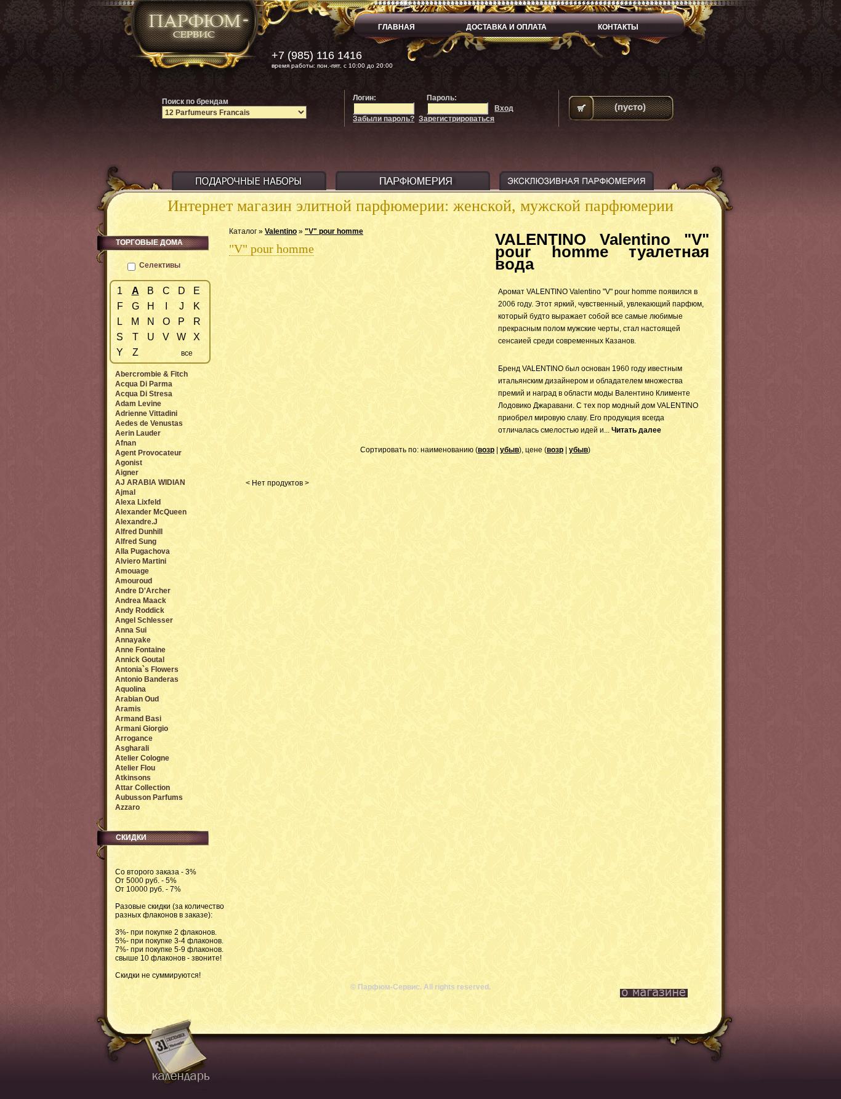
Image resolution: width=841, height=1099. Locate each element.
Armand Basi (138, 718)
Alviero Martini (140, 561)
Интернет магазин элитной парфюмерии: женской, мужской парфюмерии (420, 206)
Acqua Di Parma (143, 384)
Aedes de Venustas (149, 423)
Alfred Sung (135, 541)
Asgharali (132, 748)
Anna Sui (131, 630)
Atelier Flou (135, 768)
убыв (509, 450)
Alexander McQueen (151, 512)
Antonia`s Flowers (147, 669)
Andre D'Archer (143, 590)
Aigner (127, 472)
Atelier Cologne (142, 758)
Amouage (132, 571)
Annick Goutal (139, 659)
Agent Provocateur (148, 453)
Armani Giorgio (141, 728)
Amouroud (133, 581)
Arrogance (134, 738)
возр (486, 450)
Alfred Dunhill (139, 531)
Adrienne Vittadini (146, 413)
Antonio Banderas (147, 679)
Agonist (128, 462)
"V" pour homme (334, 231)
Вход (503, 108)
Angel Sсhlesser (144, 620)
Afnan (125, 443)
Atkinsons (133, 777)
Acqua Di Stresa (143, 394)
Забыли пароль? (383, 118)
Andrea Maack (140, 600)
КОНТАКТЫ (618, 27)
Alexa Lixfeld (138, 502)
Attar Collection (142, 787)
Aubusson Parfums (149, 797)
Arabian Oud (137, 699)
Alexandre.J (136, 522)
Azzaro (127, 807)
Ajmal (125, 492)
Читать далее (636, 430)
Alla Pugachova (142, 551)
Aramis (128, 709)
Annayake (133, 640)
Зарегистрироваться (456, 118)
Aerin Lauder (138, 433)
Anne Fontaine (140, 649)
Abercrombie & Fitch (151, 374)
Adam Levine (138, 403)
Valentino (281, 231)
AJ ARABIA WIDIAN (150, 482)
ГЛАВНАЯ (396, 27)
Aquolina (130, 689)
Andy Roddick (139, 610)
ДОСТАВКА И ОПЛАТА (506, 27)
